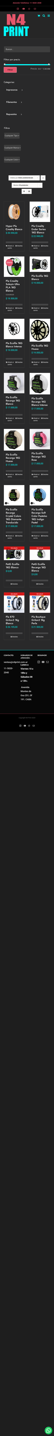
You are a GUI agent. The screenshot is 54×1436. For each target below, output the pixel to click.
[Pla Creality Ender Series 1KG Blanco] (40, 212)
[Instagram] (38, 662)
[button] (48, 1430)
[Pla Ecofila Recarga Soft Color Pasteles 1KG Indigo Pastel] (40, 495)
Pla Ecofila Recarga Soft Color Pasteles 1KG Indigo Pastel (39, 516)
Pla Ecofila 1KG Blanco (40, 277)
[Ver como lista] (29, 191)
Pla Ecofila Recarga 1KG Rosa (39, 457)
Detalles (19, 246)
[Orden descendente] (43, 177)
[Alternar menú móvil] (49, 15)
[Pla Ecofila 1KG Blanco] (40, 264)
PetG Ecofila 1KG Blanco (12, 565)
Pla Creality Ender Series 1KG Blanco (39, 229)
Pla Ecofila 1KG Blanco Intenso (14, 344)
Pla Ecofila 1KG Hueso (40, 347)
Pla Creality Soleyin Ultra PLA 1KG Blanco (13, 286)
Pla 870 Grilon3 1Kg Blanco (12, 620)
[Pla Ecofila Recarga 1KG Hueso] (14, 439)
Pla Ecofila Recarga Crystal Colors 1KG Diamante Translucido (13, 516)
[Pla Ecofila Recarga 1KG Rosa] (40, 439)
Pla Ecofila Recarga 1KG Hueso (13, 458)
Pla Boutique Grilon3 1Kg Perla (38, 620)
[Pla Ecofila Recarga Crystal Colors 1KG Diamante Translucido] (14, 495)
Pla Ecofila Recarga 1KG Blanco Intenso (40, 402)
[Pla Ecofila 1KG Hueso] (40, 330)
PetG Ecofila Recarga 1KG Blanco (39, 567)
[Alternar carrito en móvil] (39, 15)
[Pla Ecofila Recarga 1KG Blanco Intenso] (40, 383)
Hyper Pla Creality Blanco (14, 227)
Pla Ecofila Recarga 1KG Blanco (13, 401)
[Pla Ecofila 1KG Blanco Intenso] (14, 329)
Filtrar (10, 70)
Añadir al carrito (11, 247)
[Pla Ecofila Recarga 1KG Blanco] (14, 383)
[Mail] (47, 662)
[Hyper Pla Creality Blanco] (14, 212)
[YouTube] (43, 662)
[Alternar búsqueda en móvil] (44, 15)
